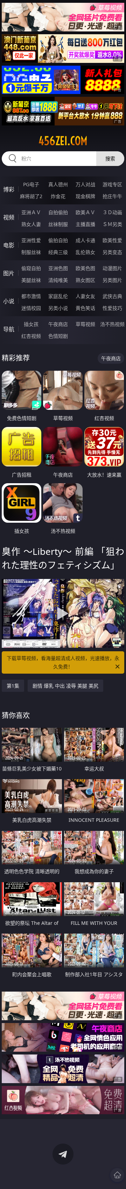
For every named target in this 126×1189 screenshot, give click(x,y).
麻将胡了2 (31, 196)
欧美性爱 (112, 240)
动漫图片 (112, 268)
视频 (8, 217)
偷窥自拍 (31, 268)
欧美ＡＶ (85, 212)
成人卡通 (85, 240)
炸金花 (58, 196)
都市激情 (31, 296)
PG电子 (31, 184)
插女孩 (31, 324)
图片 (8, 273)
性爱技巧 (112, 308)
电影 (8, 245)
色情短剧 (58, 336)
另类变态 (112, 252)
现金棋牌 (85, 196)
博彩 (8, 189)
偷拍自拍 (58, 240)
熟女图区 (85, 280)
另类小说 (58, 308)
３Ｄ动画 (112, 212)
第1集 (13, 685)
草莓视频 (85, 324)
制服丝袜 (31, 252)
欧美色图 (85, 268)
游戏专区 (112, 184)
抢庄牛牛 (112, 196)
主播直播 (85, 224)
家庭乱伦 (58, 296)
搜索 (110, 158)
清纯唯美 (58, 280)
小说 (8, 301)
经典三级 (58, 252)
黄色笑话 (85, 308)
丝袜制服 (58, 224)
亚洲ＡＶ (31, 212)
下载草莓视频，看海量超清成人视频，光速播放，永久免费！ (63, 662)
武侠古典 (112, 296)
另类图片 (112, 280)
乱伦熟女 (85, 252)
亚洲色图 (58, 268)
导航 (8, 329)
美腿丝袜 (31, 280)
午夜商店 (58, 324)
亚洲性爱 (31, 240)
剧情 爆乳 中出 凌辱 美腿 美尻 (65, 685)
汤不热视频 (112, 324)
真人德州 (58, 184)
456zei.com (63, 141)
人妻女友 (85, 296)
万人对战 (85, 184)
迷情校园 (31, 308)
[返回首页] (117, 1175)
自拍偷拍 (58, 212)
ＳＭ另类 (112, 224)
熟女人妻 (31, 224)
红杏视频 (31, 336)
